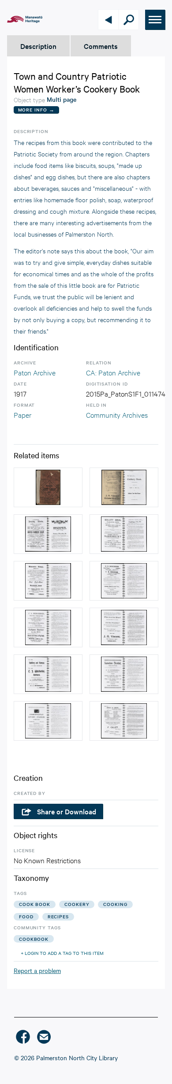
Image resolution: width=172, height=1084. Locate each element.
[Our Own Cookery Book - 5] (124, 581)
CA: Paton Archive (113, 372)
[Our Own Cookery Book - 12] (48, 674)
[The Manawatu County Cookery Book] (48, 487)
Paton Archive (35, 372)
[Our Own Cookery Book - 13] (48, 721)
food (26, 916)
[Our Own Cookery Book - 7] (124, 534)
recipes (58, 916)
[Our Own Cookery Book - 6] (48, 627)
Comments (101, 46)
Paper (22, 414)
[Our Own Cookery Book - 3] (48, 534)
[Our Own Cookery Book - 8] (48, 581)
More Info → (36, 109)
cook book (34, 904)
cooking (115, 904)
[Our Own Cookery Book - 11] (124, 674)
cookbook (34, 939)
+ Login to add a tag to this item (62, 953)
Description (38, 46)
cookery (76, 904)
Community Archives (117, 414)
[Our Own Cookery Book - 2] (124, 487)
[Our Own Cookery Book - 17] (124, 721)
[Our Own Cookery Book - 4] (124, 627)
